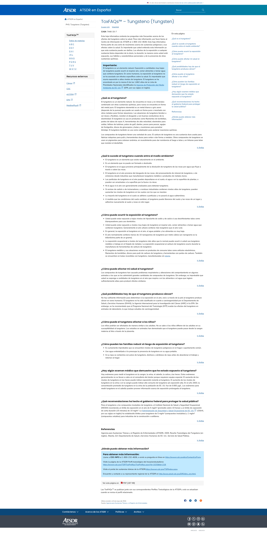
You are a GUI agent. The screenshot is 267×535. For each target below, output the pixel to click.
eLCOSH (70, 94)
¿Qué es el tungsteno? (181, 38)
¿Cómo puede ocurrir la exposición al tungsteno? (186, 52)
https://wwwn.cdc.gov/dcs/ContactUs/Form (183, 457)
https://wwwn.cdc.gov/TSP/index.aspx (161, 469)
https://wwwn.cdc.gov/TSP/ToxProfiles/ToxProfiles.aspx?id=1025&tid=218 (134, 464)
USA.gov (202, 530)
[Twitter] (194, 519)
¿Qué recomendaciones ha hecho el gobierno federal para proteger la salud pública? (186, 104)
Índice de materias (77, 40)
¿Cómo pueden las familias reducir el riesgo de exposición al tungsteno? (186, 84)
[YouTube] (189, 524)
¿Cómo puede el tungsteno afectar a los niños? (183, 75)
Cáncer (69, 83)
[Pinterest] (194, 524)
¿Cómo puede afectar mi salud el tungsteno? (185, 60)
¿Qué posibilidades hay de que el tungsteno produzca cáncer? (186, 67)
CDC (68, 89)
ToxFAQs (72, 35)
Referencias (177, 111)
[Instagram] (198, 519)
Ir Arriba (200, 147)
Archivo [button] (138, 511)
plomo (167, 256)
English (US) (105, 27)
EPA (68, 100)
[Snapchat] (198, 524)
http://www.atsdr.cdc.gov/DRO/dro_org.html (177, 474)
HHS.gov (194, 530)
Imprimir (115, 27)
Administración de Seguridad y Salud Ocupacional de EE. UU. (168, 410)
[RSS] (203, 524)
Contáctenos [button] (69, 511)
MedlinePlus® (73, 105)
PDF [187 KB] (129, 483)
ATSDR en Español (95, 10)
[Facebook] (189, 519)
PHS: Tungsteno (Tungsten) (77, 24)
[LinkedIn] (203, 519)
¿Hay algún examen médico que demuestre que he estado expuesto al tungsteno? (185, 94)
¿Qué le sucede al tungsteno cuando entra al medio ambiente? (186, 44)
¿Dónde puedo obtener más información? (183, 118)
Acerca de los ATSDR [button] (95, 511)
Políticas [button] (120, 511)
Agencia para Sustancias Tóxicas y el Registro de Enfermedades (126, 503)
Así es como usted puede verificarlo (191, 3)
